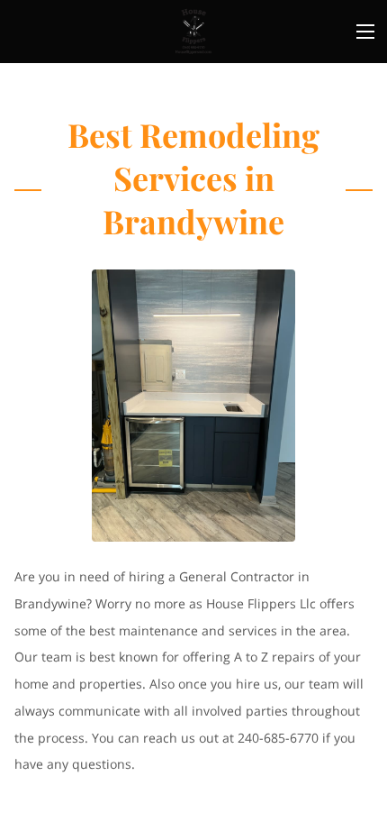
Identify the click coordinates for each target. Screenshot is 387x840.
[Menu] (365, 31)
